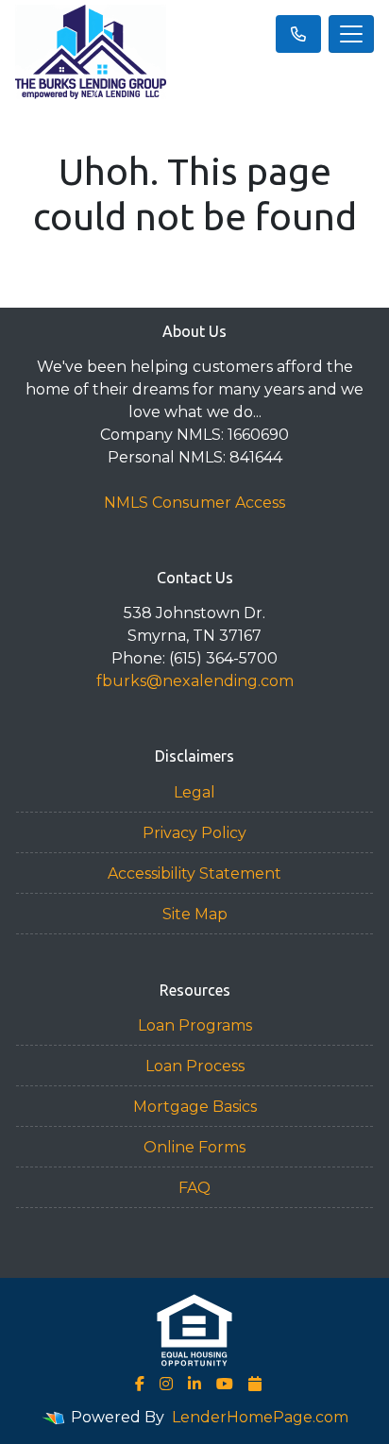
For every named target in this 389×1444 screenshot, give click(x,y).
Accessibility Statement (194, 873)
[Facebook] (139, 1383)
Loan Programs (195, 1025)
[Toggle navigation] (351, 34)
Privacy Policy (194, 833)
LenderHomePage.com (260, 1417)
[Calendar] (255, 1383)
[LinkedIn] (194, 1383)
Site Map (195, 914)
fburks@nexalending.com (195, 681)
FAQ (194, 1188)
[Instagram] (166, 1383)
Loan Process (195, 1066)
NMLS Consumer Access (194, 503)
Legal (194, 792)
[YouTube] (224, 1383)
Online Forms (194, 1147)
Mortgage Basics (195, 1107)
